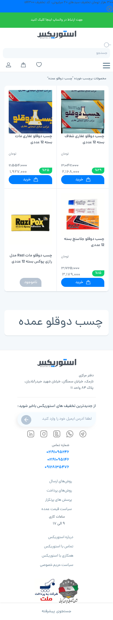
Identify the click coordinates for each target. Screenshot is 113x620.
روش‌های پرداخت (59, 491)
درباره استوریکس (60, 537)
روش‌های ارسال (60, 481)
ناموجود (30, 282)
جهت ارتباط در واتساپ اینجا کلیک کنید (57, 19)
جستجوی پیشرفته (56, 611)
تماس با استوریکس (58, 546)
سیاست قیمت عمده (56, 509)
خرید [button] (79, 180)
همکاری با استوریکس (57, 556)
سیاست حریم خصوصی (56, 565)
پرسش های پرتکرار (58, 500)
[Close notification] (109, 9)
